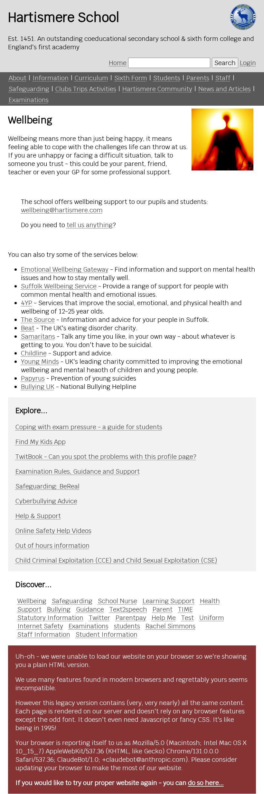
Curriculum (91, 78)
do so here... (206, 783)
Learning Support (168, 601)
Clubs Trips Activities (85, 89)
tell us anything (90, 225)
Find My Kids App (40, 442)
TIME (185, 609)
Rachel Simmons (170, 626)
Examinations (29, 100)
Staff (223, 78)
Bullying (59, 609)
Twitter (99, 618)
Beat (27, 328)
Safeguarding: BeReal (47, 486)
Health (210, 601)
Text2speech (128, 609)
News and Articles (224, 89)
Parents (197, 78)
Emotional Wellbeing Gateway (64, 269)
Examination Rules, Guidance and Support (77, 471)
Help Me (164, 618)
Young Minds (40, 361)
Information (51, 78)
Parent (163, 609)
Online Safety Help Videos (53, 531)
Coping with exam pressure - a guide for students (88, 427)
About (17, 78)
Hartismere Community (157, 89)
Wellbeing (31, 601)
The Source (38, 319)
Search (225, 63)
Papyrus (33, 378)
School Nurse (117, 601)
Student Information (106, 634)
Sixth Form (130, 78)
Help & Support (38, 516)
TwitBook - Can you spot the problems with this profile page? (105, 456)
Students (166, 78)
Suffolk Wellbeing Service (59, 286)
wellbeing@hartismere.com (62, 210)
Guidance (90, 609)
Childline (34, 353)
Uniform (211, 618)
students (127, 626)
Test (187, 618)
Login (248, 63)
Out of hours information (52, 545)
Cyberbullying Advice (46, 501)
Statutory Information (50, 618)
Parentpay (131, 618)
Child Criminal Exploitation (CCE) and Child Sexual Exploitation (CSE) (116, 560)
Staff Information (43, 634)
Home (118, 63)
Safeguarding (29, 89)
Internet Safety (40, 626)
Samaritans (38, 336)
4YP (26, 303)
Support (29, 609)
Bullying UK (37, 386)
